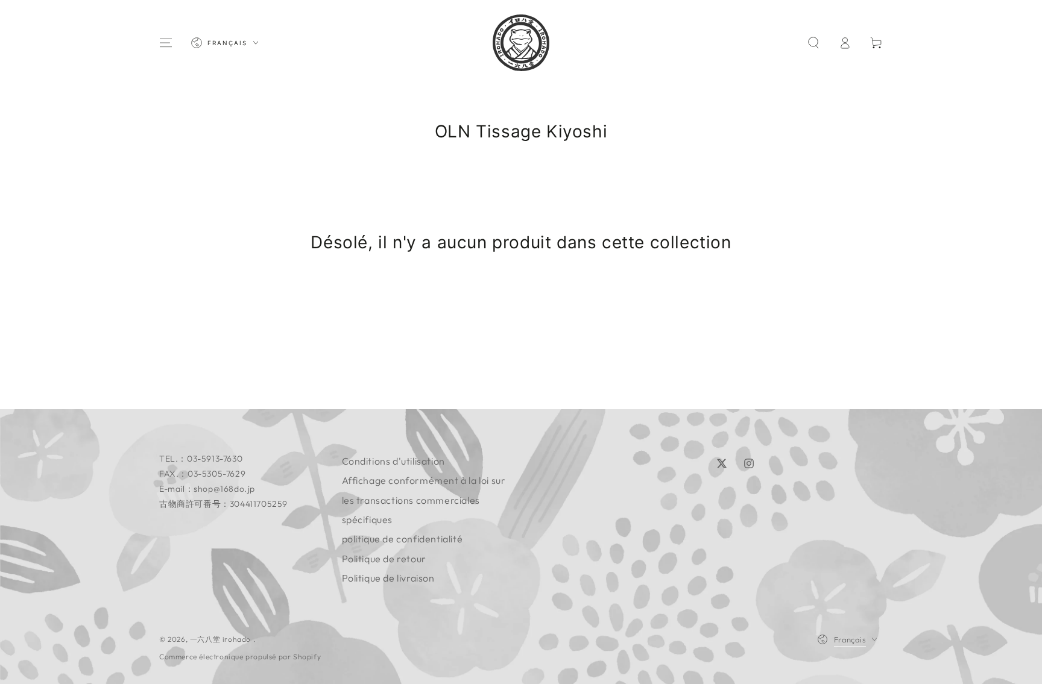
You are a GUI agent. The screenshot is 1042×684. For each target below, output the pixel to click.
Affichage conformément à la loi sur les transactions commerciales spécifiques (424, 500)
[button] (813, 43)
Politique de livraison (388, 578)
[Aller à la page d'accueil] (521, 42)
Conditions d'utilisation (393, 461)
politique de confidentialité (402, 539)
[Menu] (166, 43)
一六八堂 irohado (221, 639)
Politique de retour (384, 559)
